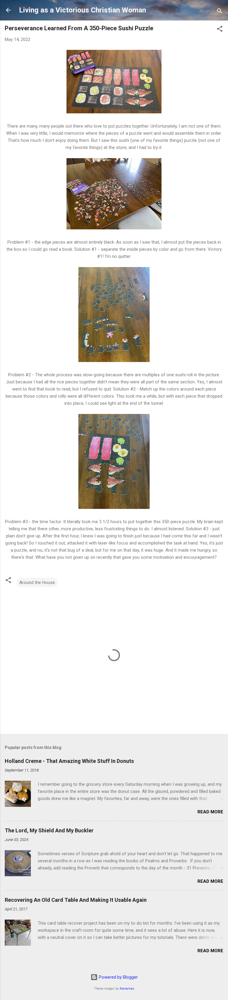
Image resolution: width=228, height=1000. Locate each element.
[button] (219, 29)
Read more (210, 812)
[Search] (219, 12)
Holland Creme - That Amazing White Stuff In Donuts (69, 761)
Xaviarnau (127, 989)
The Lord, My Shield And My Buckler (49, 830)
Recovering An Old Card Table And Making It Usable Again (76, 900)
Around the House (37, 582)
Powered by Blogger (118, 977)
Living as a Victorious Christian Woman (82, 10)
